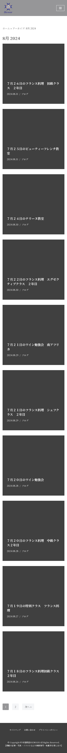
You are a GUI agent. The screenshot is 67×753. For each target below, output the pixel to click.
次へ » (28, 706)
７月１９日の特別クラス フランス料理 (33, 607)
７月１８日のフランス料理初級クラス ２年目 (34, 673)
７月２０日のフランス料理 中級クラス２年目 (33, 542)
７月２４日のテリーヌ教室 (25, 218)
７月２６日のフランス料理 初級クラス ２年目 (33, 85)
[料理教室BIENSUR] (20, 8)
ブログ (24, 94)
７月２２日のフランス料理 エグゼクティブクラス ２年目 (33, 281)
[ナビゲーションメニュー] (60, 8)
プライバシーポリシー (48, 729)
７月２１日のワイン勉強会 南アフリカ (33, 346)
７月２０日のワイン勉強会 (25, 479)
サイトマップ (15, 729)
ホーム (6, 28)
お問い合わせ (29, 729)
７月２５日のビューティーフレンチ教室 (33, 150)
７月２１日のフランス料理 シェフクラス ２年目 (33, 412)
